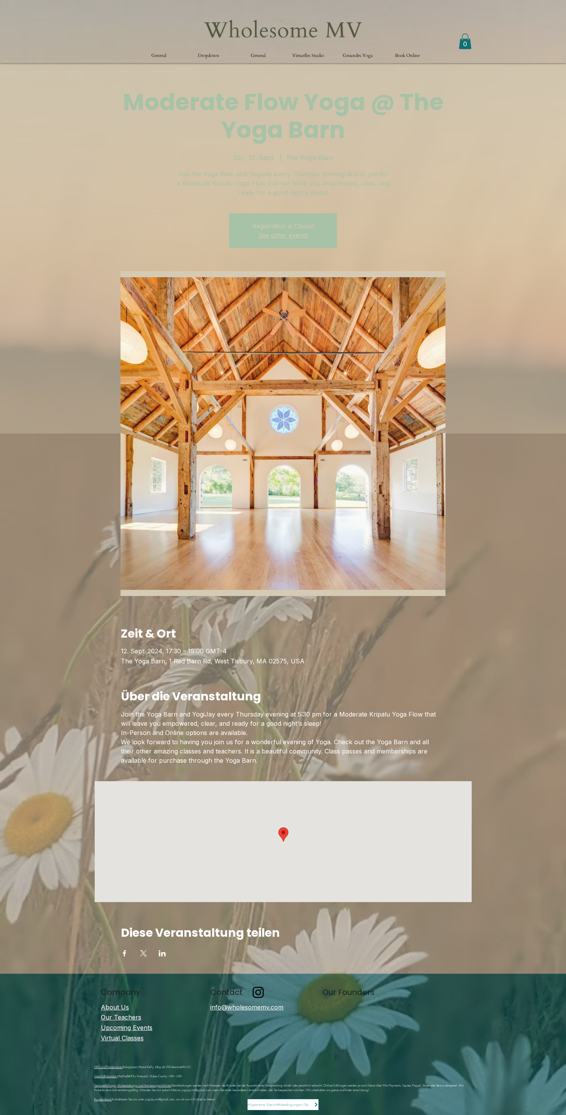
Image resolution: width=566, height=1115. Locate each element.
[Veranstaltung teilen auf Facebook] (124, 953)
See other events (283, 235)
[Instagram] (258, 992)
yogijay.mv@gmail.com (196, 1090)
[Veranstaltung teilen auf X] (143, 953)
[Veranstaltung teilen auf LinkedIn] (162, 953)
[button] (208, 55)
